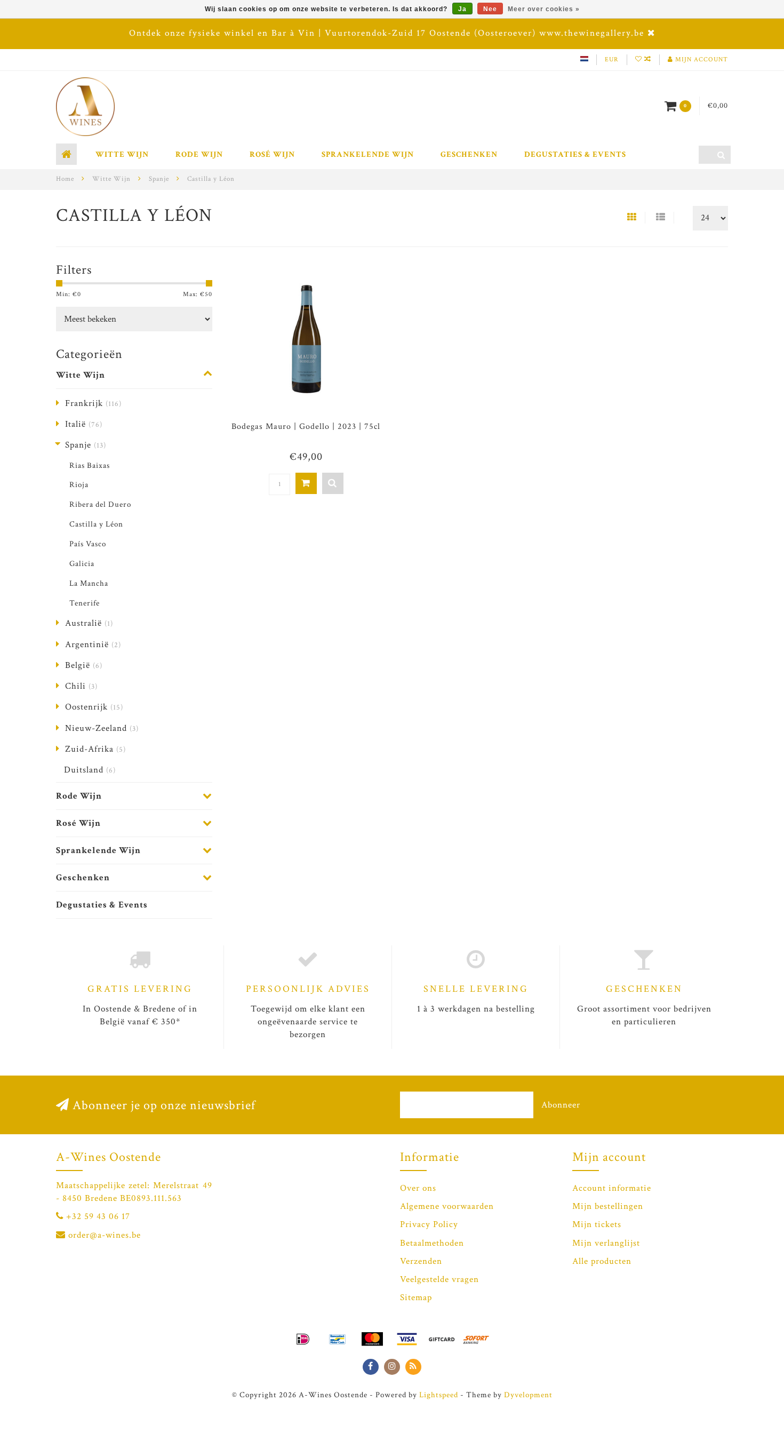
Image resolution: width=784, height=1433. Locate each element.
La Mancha (88, 583)
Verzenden (421, 1261)
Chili (81, 686)
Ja (462, 9)
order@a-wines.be (104, 1235)
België (83, 665)
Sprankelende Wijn (368, 154)
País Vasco (87, 543)
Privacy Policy (429, 1224)
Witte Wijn (122, 154)
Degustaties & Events (575, 154)
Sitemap (416, 1297)
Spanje (85, 445)
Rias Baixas (89, 465)
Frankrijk (93, 403)
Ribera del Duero (100, 504)
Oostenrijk (94, 707)
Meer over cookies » (544, 9)
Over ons (418, 1188)
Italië (83, 424)
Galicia (81, 563)
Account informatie (611, 1188)
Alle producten (601, 1261)
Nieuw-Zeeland (102, 728)
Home (65, 179)
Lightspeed (438, 1394)
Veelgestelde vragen (439, 1279)
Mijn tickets (596, 1224)
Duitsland (90, 770)
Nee (490, 9)
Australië (89, 623)
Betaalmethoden (432, 1243)
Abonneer (560, 1105)
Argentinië (93, 644)
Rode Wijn (199, 154)
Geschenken (469, 154)
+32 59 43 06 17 (98, 1216)
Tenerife (84, 603)
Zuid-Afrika (95, 749)
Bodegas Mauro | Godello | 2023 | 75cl (305, 426)
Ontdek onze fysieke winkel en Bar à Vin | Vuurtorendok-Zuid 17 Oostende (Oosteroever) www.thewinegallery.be (386, 33)
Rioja (79, 484)
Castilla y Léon (96, 524)
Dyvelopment (528, 1394)
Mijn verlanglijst (606, 1243)
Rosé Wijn (272, 154)
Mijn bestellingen (607, 1206)
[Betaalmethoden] (303, 1339)
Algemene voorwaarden (447, 1206)
